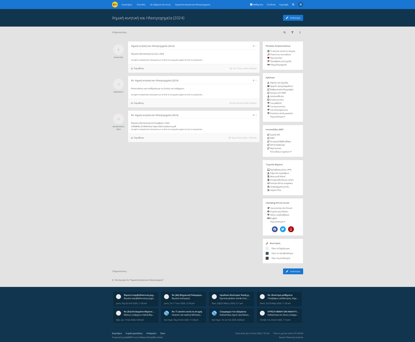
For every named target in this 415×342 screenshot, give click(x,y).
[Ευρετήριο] (115, 4)
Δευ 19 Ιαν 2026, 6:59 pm (132, 320)
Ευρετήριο (117, 333)
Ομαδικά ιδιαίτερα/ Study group (237, 295)
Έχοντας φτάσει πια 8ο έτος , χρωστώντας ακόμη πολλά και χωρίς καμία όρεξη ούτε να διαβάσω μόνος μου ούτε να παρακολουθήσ (235, 298)
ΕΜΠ (272, 138)
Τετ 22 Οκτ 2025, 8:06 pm (233, 320)
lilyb (118, 320)
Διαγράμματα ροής (279, 186)
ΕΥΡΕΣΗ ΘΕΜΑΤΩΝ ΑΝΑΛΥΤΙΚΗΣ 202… (287, 311)
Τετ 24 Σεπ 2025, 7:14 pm (278, 320)
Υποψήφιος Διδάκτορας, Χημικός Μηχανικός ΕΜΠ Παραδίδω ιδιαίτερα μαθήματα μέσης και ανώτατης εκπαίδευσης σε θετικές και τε (283, 298)
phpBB (127, 337)
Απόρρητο (151, 333)
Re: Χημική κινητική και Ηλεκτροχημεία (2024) (154, 80)
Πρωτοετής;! (276, 57)
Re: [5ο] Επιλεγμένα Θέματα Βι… (140, 311)
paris (118, 303)
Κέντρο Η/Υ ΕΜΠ (278, 92)
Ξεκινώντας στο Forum (281, 208)
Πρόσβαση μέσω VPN (280, 169)
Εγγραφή (283, 4)
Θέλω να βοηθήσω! (279, 214)
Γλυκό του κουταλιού (280, 54)
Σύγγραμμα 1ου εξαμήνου (233, 311)
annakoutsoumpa (118, 128)
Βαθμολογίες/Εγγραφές (281, 89)
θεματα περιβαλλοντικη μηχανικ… (142, 295)
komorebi (118, 57)
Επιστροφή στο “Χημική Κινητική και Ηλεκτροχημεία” (139, 280)
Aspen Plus (275, 190)
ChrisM (263, 320)
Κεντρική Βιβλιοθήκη (280, 141)
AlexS (262, 303)
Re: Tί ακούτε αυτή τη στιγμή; (187, 311)
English (273, 218)
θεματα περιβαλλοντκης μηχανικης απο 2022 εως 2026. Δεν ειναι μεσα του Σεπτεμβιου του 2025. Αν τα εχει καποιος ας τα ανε (139, 298)
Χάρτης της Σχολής (278, 82)
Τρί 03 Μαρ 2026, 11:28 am (278, 303)
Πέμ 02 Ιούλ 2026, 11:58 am (134, 303)
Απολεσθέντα (277, 96)
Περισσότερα (277, 116)
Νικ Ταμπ (168, 320)
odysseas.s (118, 91)
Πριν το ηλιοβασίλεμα (282, 253)
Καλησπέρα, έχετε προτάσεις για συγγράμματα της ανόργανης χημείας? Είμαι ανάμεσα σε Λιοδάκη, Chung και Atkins (235, 314)
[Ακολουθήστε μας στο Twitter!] (283, 229)
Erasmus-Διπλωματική (281, 113)
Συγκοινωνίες (277, 99)
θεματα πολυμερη (181, 298)
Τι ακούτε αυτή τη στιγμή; (282, 51)
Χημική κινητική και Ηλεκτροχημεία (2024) (148, 17)
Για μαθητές (276, 103)
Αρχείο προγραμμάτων (281, 86)
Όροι (162, 333)
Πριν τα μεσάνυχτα (281, 258)
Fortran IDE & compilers (281, 183)
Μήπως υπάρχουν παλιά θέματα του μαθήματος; (139, 314)
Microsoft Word (277, 176)
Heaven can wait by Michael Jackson (187, 314)
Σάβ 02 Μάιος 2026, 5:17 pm (230, 303)
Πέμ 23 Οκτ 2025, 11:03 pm (186, 320)
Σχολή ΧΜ (275, 134)
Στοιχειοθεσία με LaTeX (282, 179)
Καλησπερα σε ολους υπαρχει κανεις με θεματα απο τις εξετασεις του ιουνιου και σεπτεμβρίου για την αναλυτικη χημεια (283, 314)
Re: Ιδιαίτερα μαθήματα (280, 295)
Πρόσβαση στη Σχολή (280, 61)
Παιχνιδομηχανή (278, 64)
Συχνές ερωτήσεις (279, 211)
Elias (214, 303)
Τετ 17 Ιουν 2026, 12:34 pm (182, 303)
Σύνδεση (271, 4)
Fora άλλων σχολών (280, 151)
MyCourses (275, 148)
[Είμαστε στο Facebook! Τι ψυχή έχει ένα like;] (275, 229)
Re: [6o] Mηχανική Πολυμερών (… (188, 295)
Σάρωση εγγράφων (279, 173)
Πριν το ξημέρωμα (281, 248)
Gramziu (299, 337)
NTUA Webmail (277, 144)
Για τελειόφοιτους (279, 109)
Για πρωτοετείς (277, 106)
